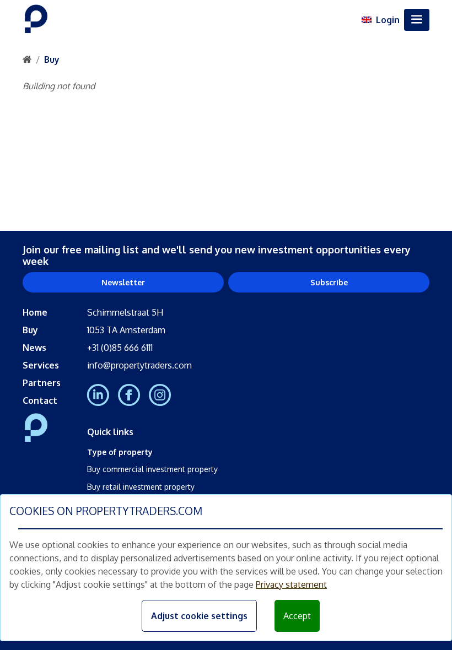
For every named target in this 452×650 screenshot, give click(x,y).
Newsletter (123, 282)
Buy (52, 59)
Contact (40, 400)
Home (35, 312)
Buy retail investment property (141, 486)
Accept (297, 615)
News (34, 347)
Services (41, 365)
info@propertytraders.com (139, 365)
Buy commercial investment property (152, 469)
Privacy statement (291, 584)
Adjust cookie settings (199, 615)
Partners (42, 382)
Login (388, 19)
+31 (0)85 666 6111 (120, 347)
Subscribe (329, 282)
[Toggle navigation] (416, 20)
